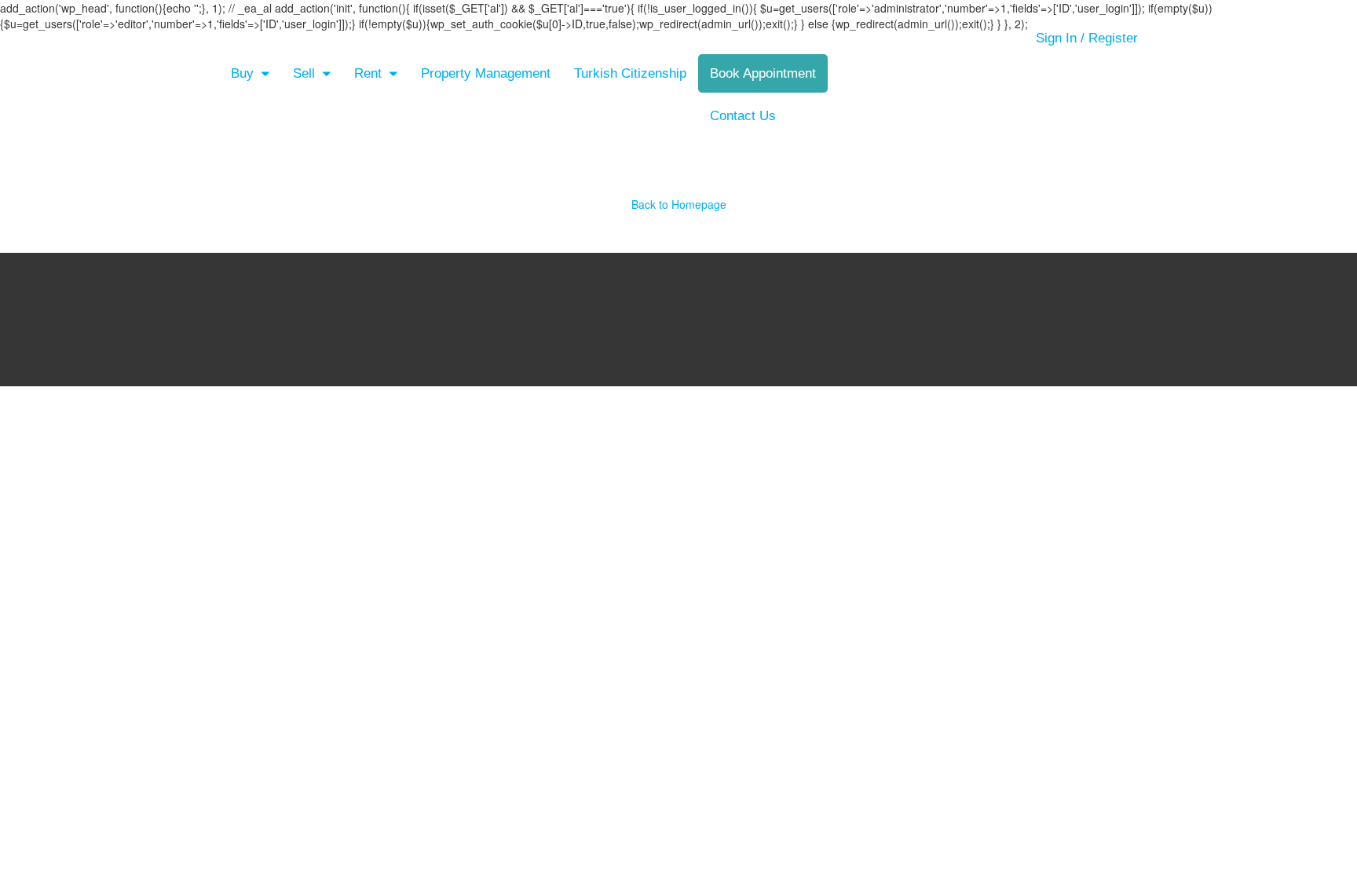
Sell (304, 73)
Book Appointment (763, 73)
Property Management (485, 73)
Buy (242, 73)
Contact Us (743, 115)
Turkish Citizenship (630, 73)
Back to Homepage (678, 204)
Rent (368, 73)
